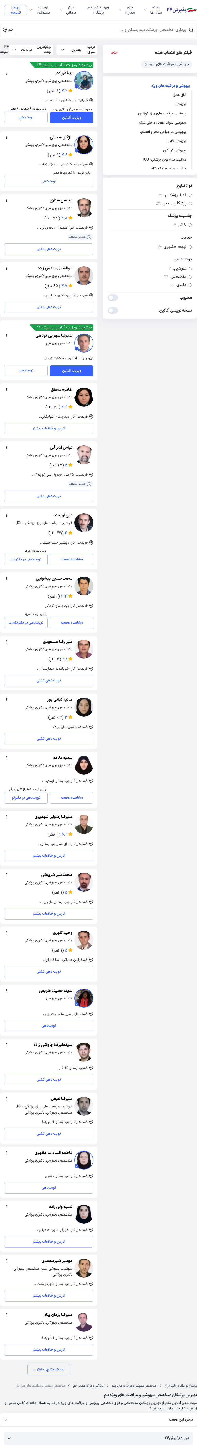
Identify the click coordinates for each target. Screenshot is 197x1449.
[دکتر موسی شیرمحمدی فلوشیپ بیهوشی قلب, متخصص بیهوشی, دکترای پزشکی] (83, 1268)
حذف (114, 52)
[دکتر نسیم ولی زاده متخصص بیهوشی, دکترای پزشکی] (83, 1214)
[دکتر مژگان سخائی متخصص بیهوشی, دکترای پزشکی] (83, 144)
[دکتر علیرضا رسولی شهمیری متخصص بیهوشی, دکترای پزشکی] (83, 824)
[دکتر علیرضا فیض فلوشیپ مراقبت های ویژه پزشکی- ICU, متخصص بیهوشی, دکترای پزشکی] (83, 1106)
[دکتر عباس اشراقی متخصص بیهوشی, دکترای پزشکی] (83, 454)
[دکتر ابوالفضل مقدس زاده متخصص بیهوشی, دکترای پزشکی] (83, 275)
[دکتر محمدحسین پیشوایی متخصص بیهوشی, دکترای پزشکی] (83, 586)
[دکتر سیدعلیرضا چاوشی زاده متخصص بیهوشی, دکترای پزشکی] (83, 1052)
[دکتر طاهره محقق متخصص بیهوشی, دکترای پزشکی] (83, 397)
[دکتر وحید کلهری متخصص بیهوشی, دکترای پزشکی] (83, 940)
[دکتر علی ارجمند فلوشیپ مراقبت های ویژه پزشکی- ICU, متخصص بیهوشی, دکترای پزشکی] (83, 522)
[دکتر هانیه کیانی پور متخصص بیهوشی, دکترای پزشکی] (83, 707)
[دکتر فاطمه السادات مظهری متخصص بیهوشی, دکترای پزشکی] (83, 1160)
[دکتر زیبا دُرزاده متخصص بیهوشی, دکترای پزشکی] (83, 80)
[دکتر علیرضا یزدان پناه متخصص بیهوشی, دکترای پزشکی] (83, 1322)
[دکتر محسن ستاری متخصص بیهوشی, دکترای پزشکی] (83, 207)
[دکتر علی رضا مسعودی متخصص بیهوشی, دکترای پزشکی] (83, 649)
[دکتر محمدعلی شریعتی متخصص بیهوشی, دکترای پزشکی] (83, 882)
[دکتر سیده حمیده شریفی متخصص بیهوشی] (83, 998)
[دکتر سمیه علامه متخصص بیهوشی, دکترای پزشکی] (83, 765)
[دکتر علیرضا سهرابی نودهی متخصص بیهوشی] (83, 343)
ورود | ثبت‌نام (16, 10)
